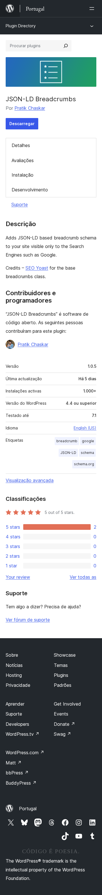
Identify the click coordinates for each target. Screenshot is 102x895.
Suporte (19, 204)
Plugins (61, 675)
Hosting (14, 675)
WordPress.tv (22, 734)
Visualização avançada (30, 480)
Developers (17, 724)
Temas (61, 665)
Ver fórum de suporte (28, 620)
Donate (64, 724)
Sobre (12, 655)
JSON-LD (68, 452)
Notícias (14, 665)
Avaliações (23, 160)
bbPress (17, 773)
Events (61, 714)
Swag (62, 734)
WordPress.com (25, 752)
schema (87, 452)
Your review (18, 577)
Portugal (28, 808)
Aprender (15, 704)
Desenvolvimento (30, 190)
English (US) (85, 427)
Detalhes (21, 145)
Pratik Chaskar (29, 108)
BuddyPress (21, 783)
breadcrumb (66, 441)
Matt (14, 763)
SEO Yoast (37, 268)
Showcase (65, 655)
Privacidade (18, 685)
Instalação (22, 175)
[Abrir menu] (93, 8)
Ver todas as (83, 577)
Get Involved (67, 704)
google (88, 441)
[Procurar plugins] (65, 45)
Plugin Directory (21, 25)
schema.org (84, 464)
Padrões (62, 685)
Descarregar (22, 123)
